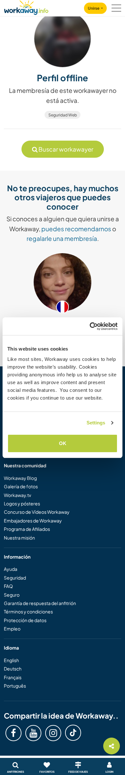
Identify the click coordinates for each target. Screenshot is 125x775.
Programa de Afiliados (27, 529)
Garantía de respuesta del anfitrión (40, 603)
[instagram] (53, 733)
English (11, 660)
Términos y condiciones (28, 611)
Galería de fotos (21, 486)
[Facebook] (13, 733)
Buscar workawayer (65, 149)
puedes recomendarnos (76, 229)
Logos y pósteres (22, 503)
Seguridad (15, 578)
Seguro (12, 595)
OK (62, 443)
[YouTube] (33, 733)
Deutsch (12, 668)
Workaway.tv (17, 495)
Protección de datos (25, 620)
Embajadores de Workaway (33, 520)
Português (15, 686)
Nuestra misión (19, 538)
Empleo (12, 628)
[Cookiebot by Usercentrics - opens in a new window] (90, 326)
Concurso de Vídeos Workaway (37, 512)
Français (12, 677)
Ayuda (10, 569)
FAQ (8, 586)
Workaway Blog (20, 478)
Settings (96, 422)
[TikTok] (73, 733)
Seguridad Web (62, 115)
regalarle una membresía (62, 238)
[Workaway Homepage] (26, 7)
